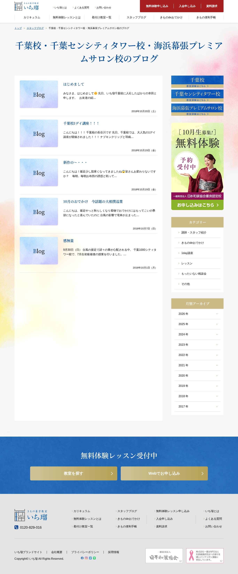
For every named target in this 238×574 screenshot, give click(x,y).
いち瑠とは (61, 7)
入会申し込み (187, 6)
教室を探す (73, 473)
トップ (18, 28)
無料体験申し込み (157, 6)
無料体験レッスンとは (67, 17)
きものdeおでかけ (171, 17)
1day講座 (187, 253)
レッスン (187, 263)
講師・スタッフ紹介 (193, 232)
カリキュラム (32, 17)
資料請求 (211, 6)
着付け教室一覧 (101, 17)
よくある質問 (81, 7)
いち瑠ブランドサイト (28, 552)
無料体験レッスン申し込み (173, 511)
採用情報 (113, 552)
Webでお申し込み (164, 473)
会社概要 (56, 552)
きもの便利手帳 (206, 17)
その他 (185, 283)
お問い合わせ (104, 7)
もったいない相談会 (193, 273)
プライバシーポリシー (85, 552)
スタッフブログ (136, 17)
